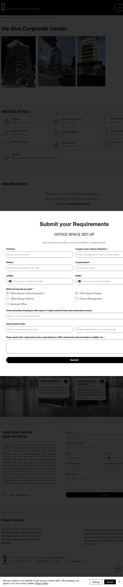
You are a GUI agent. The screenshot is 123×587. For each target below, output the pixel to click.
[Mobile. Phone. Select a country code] (80, 281)
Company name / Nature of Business (91, 249)
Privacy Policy (41, 583)
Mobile (78, 276)
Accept (110, 581)
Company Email (82, 262)
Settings (96, 581)
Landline (9, 276)
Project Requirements (16, 324)
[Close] (119, 582)
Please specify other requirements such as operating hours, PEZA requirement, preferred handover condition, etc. (55, 337)
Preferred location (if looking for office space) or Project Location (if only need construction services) (49, 310)
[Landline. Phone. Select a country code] (11, 281)
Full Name (11, 249)
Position (10, 262)
